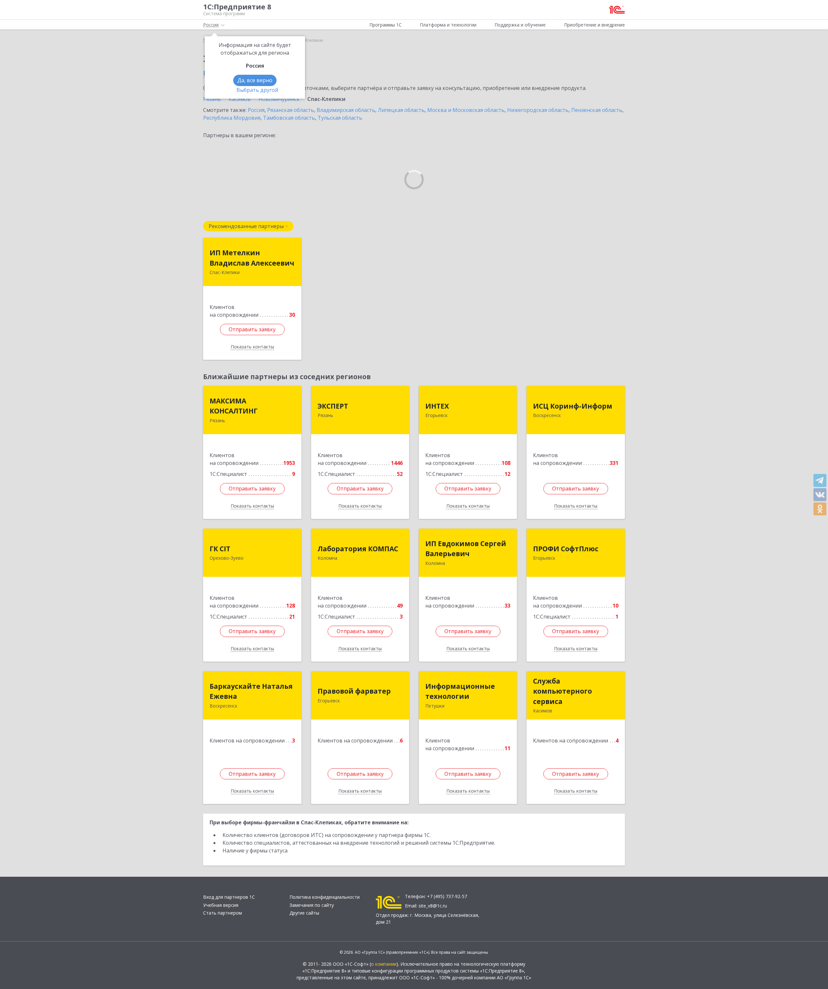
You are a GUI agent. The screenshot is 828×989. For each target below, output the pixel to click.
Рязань (212, 99)
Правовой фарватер (354, 691)
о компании (384, 964)
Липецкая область (401, 110)
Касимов (240, 99)
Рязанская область (290, 110)
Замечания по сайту (311, 905)
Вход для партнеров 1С (229, 897)
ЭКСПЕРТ (333, 406)
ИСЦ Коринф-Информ (572, 406)
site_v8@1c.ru (433, 906)
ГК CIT (220, 548)
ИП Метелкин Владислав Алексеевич (252, 258)
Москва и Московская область (466, 110)
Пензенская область (596, 110)
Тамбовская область (289, 117)
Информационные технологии (460, 691)
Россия (256, 110)
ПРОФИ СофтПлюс (565, 548)
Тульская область (340, 117)
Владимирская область (346, 110)
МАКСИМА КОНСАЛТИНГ (233, 406)
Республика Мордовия (231, 117)
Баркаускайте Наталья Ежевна (251, 691)
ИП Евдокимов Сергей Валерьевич (465, 548)
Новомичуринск (279, 99)
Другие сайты (304, 913)
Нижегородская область (538, 110)
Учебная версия (220, 905)
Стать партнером (222, 913)
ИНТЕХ (437, 406)
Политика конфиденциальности (324, 897)
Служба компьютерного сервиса (562, 691)
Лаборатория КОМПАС (358, 548)
